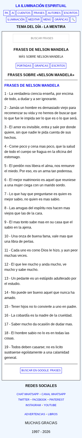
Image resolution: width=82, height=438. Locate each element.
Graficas (41, 65)
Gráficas (61, 19)
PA (6, 13)
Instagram (33, 405)
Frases (39, 13)
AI (13, 13)
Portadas (24, 65)
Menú (47, 19)
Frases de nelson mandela (31, 85)
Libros (53, 414)
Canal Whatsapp (54, 394)
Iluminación (16, 19)
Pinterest (56, 399)
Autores (54, 13)
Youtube (50, 405)
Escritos (70, 13)
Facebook (39, 399)
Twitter (24, 399)
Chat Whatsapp (28, 394)
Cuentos (23, 13)
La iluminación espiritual (41, 6)
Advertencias (34, 414)
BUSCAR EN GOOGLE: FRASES (41, 370)
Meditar (34, 19)
